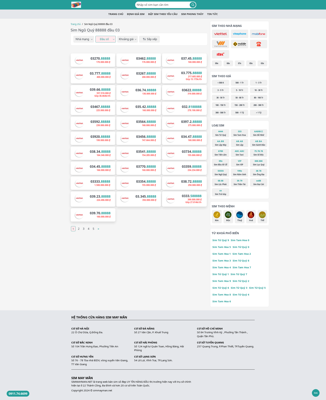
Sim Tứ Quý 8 (241, 260)
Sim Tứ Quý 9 (220, 240)
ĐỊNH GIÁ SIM (135, 14)
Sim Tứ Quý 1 (220, 274)
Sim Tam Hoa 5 (221, 247)
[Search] (193, 5)
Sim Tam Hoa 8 (221, 294)
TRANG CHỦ (115, 14)
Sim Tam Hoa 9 (221, 281)
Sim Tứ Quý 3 (239, 287)
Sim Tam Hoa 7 (242, 267)
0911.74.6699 (18, 394)
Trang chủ (76, 24)
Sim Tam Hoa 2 (241, 253)
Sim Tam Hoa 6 (221, 301)
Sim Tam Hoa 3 (221, 260)
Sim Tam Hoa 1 (221, 253)
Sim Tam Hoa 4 (221, 267)
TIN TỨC (212, 14)
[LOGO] (76, 5)
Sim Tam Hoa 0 (240, 240)
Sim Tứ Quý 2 (241, 281)
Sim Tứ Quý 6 (220, 287)
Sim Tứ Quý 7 (239, 274)
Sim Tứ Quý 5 (257, 287)
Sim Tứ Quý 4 (241, 294)
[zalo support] (316, 393)
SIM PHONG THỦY (192, 14)
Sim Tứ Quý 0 (241, 247)
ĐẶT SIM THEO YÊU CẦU (162, 14)
